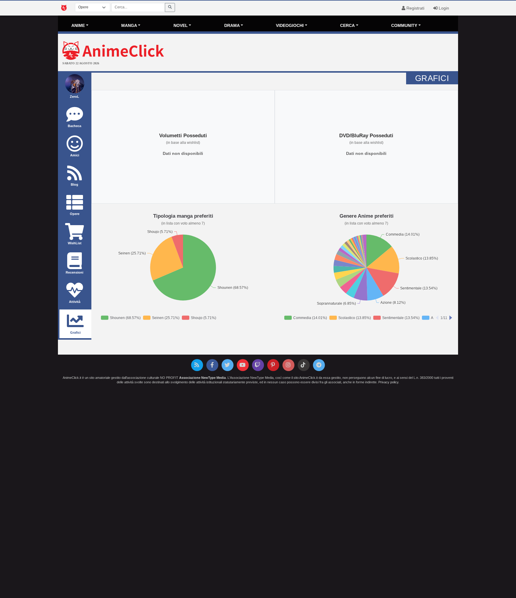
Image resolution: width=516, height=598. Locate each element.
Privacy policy (388, 382)
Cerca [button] (347, 25)
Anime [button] (78, 25)
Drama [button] (232, 25)
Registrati (414, 8)
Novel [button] (180, 25)
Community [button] (404, 25)
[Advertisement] (325, 53)
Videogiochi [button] (290, 25)
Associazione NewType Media (202, 377)
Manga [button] (129, 25)
